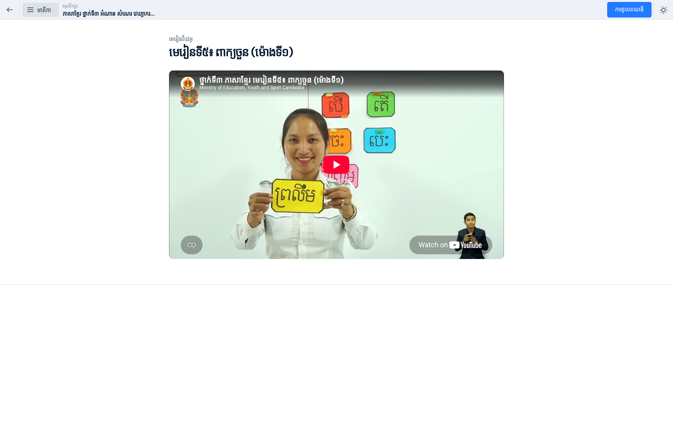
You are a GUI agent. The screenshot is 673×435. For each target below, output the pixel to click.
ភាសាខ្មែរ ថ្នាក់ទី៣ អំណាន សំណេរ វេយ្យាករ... (109, 14)
